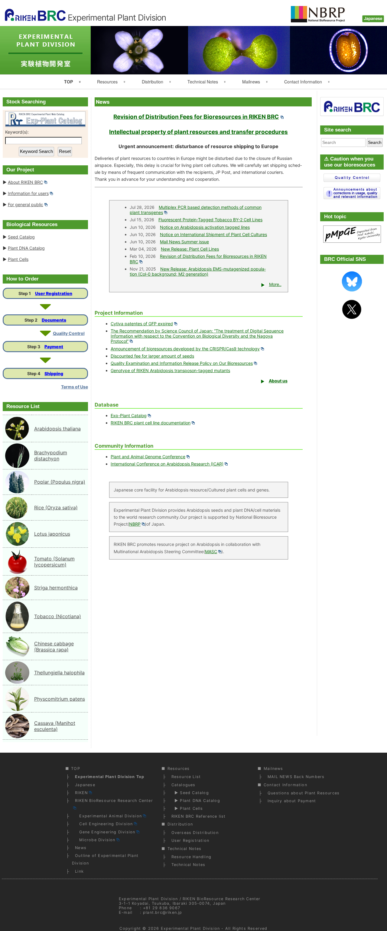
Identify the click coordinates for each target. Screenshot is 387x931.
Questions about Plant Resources (304, 793)
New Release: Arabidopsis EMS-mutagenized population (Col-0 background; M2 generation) (198, 271)
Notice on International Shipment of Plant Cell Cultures (213, 234)
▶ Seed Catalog (190, 792)
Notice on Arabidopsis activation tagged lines (205, 227)
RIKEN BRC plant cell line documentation (150, 422)
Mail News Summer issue (184, 241)
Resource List (186, 776)
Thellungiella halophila (59, 673)
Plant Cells (18, 259)
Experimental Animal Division (108, 816)
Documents (54, 320)
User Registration (53, 293)
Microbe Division (95, 840)
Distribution (152, 82)
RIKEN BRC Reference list (198, 816)
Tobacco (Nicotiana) (57, 616)
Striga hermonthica (56, 588)
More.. (275, 284)
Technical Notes (202, 82)
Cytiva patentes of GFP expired (142, 323)
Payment (53, 346)
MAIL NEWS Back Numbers (296, 776)
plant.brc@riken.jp (162, 912)
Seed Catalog (21, 236)
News (80, 847)
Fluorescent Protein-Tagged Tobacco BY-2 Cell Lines (210, 219)
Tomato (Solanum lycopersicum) (54, 562)
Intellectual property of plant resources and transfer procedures (198, 131)
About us (278, 380)
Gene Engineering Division (105, 832)
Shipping (53, 373)
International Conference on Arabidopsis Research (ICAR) (167, 463)
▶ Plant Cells (187, 808)
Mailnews (251, 82)
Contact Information (303, 82)
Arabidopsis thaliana (57, 429)
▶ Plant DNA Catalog (195, 800)
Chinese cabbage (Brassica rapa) (54, 647)
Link (79, 871)
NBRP (135, 524)
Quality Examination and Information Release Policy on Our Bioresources (182, 363)
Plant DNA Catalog (26, 248)
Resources (107, 82)
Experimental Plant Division (190, 928)
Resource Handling (191, 857)
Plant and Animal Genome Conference (148, 456)
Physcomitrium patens (59, 699)
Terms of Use (74, 386)
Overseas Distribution (195, 832)
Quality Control (69, 333)
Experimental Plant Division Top (109, 776)
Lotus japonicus (52, 534)
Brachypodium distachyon (50, 455)
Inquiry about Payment (292, 801)
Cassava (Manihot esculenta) (54, 726)
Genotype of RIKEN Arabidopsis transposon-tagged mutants (170, 370)
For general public (25, 204)
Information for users (28, 193)
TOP (68, 82)
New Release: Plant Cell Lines (190, 248)
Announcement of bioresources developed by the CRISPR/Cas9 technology (185, 348)
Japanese (85, 785)
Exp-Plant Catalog (129, 415)
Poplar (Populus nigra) (59, 482)
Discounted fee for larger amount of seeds (152, 355)
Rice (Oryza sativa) (56, 507)
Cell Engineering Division (104, 824)
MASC (211, 551)
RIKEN (81, 792)
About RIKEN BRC (25, 182)
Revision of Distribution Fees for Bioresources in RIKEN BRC (196, 116)
